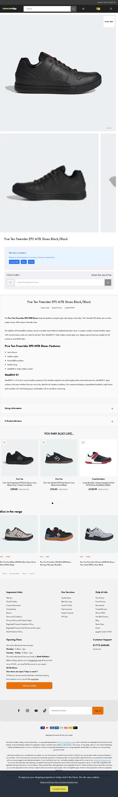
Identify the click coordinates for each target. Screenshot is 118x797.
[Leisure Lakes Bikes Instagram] (27, 710)
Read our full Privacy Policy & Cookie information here (59, 782)
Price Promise (100, 601)
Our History (100, 598)
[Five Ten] (109, 22)
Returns (9, 613)
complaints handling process (102, 760)
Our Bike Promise (102, 616)
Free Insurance (66, 609)
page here (34, 679)
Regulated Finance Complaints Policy (20, 624)
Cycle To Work (66, 605)
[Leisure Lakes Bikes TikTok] (45, 710)
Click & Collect (11, 601)
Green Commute (67, 613)
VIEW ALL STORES (29, 685)
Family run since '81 (107, 2)
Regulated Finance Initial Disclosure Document (23, 628)
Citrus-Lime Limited (67, 735)
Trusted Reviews (101, 609)
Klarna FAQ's (100, 613)
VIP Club (64, 616)
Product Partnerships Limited (66, 742)
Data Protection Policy (14, 631)
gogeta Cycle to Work (104, 631)
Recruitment (100, 605)
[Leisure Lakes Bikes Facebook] (19, 710)
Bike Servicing (66, 601)
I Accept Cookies (59, 789)
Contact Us (97, 649)
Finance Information (13, 605)
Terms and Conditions (14, 616)
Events (98, 628)
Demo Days (100, 624)
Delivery (9, 598)
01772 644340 (101, 645)
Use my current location (10, 282)
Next (115, 542)
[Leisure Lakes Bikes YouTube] (36, 710)
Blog (97, 620)
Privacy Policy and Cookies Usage (19, 620)
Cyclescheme (11, 609)
